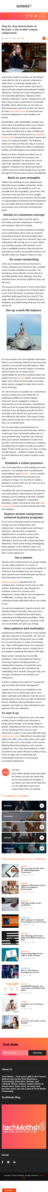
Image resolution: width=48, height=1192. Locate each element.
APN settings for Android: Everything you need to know (33, 921)
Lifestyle (24, 1018)
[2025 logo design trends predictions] (10, 904)
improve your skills (10, 736)
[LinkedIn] (31, 16)
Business (24, 866)
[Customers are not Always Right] (10, 1005)
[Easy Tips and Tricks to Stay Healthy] (10, 1022)
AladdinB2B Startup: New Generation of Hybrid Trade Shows (33, 988)
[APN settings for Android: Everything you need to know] (10, 921)
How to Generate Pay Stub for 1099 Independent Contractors (32, 870)
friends (20, 378)
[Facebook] (27, 16)
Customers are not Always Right (32, 1005)
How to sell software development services (30, 971)
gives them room (18, 111)
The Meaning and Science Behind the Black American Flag (33, 938)
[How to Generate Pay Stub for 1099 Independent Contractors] (10, 870)
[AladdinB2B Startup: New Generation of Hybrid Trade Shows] (10, 988)
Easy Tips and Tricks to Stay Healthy (33, 1022)
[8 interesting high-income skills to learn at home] (10, 955)
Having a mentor (10, 582)
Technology (25, 917)
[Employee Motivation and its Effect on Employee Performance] (10, 887)
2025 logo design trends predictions (31, 904)
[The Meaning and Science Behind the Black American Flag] (10, 938)
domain (25, 473)
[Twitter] (36, 16)
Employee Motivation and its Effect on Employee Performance (33, 887)
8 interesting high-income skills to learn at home (32, 954)
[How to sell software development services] (10, 971)
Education (25, 900)
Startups (24, 984)
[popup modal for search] (42, 16)
